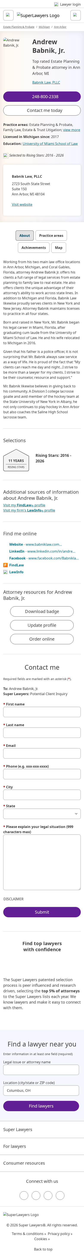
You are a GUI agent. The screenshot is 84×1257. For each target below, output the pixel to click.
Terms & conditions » (29, 1233)
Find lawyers (41, 1106)
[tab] (25, 235)
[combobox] (41, 1070)
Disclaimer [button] (13, 899)
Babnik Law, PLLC (46, 82)
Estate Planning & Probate (18, 27)
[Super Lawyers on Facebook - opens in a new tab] (24, 1195)
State (9, 806)
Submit (42, 912)
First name (14, 704)
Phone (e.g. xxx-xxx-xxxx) (26, 766)
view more (71, 129)
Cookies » (42, 1239)
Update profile (42, 625)
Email (9, 745)
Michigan (44, 27)
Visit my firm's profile (29, 510)
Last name (13, 725)
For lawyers (14, 1146)
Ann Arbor (60, 27)
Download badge (42, 611)
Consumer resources (24, 1163)
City (8, 787)
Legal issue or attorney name (27, 1062)
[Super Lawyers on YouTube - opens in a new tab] (48, 1195)
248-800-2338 (45, 7)
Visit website (22, 204)
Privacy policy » (60, 1233)
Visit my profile (24, 505)
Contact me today (44, 110)
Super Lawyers (17, 1129)
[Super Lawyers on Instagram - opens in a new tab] (36, 1195)
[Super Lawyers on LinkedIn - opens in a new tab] (60, 1195)
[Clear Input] (73, 1069)
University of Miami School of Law (50, 143)
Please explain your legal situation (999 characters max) (38, 829)
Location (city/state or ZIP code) (29, 1082)
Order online (41, 639)
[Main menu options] (8, 15)
